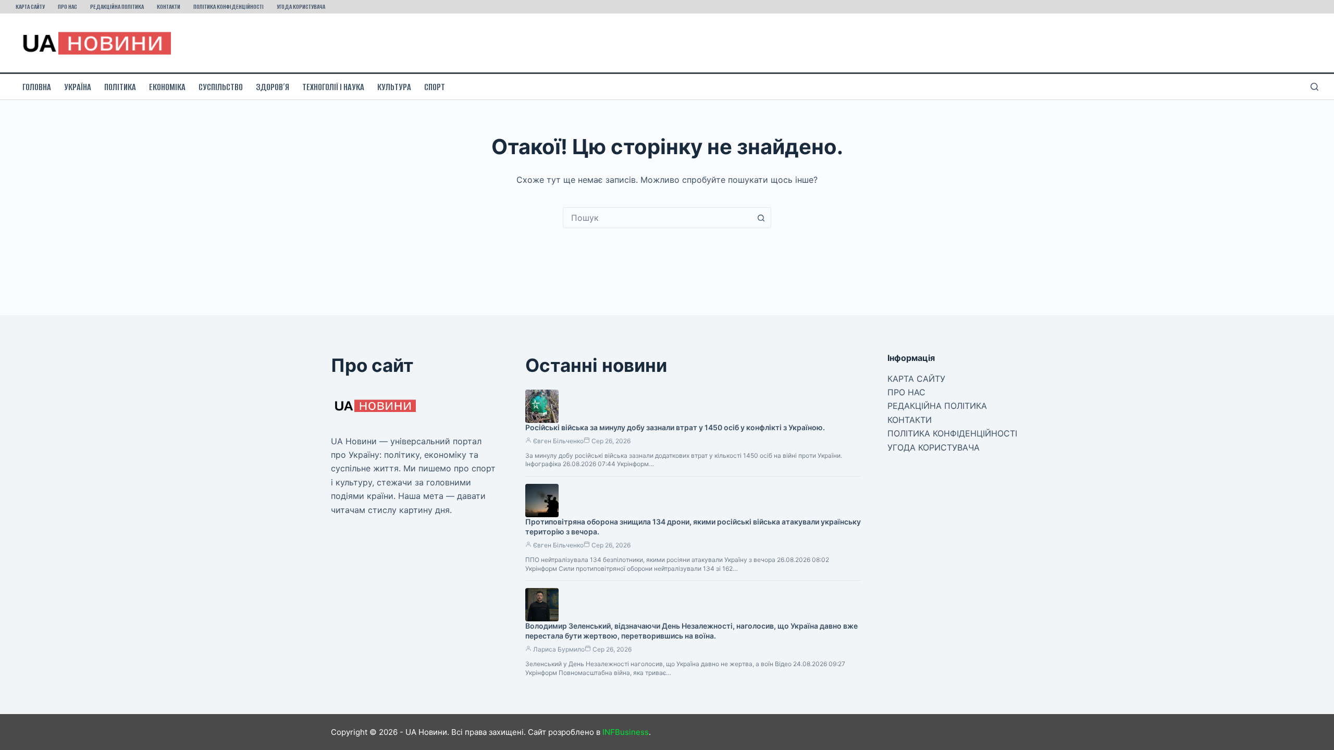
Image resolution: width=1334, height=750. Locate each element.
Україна (77, 87)
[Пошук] (1314, 87)
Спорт (434, 87)
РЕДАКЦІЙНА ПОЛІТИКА (117, 6)
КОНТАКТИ (168, 6)
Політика (120, 87)
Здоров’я (272, 87)
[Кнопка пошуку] (761, 218)
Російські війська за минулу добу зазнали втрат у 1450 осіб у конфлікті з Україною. (675, 427)
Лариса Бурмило (559, 649)
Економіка (167, 87)
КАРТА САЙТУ (30, 6)
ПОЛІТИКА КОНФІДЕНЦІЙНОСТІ (228, 6)
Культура (394, 87)
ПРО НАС (67, 6)
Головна (36, 87)
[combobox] (657, 217)
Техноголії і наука (333, 87)
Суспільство (221, 87)
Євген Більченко (558, 441)
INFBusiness (625, 732)
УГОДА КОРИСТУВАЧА (301, 6)
